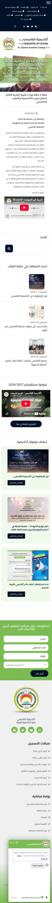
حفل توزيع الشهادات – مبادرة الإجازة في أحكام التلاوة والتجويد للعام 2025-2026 (30, 528)
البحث (43, 237)
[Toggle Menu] (48, 2)
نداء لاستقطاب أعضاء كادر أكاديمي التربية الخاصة (29, 586)
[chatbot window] (29, 871)
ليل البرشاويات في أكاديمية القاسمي (29, 296)
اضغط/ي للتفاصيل (16, 482)
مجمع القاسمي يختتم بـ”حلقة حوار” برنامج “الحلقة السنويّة (26, 362)
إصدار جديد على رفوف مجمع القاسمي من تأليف (26, 328)
